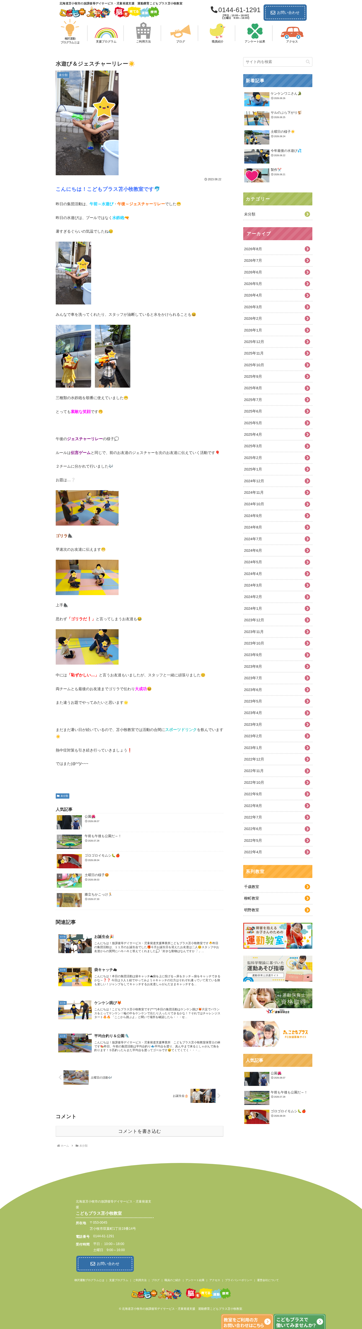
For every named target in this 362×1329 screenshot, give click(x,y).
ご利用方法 (140, 1280)
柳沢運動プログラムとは (89, 1280)
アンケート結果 (194, 1280)
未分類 (64, 795)
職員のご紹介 (172, 1280)
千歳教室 (251, 887)
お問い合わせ (288, 12)
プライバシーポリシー (238, 1280)
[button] (308, 61)
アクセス (214, 1280)
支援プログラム (118, 1280)
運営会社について (268, 1280)
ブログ (155, 1280)
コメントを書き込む (139, 1131)
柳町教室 (251, 898)
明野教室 (251, 910)
